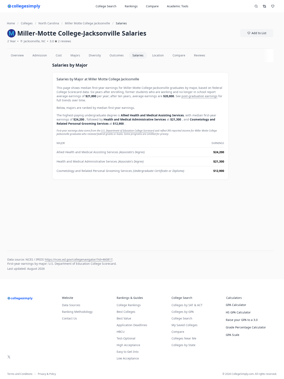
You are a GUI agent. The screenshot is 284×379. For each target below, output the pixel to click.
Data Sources (71, 305)
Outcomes (117, 55)
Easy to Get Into (127, 352)
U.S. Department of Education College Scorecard (127, 130)
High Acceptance (128, 345)
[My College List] (273, 6)
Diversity (95, 55)
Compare (152, 6)
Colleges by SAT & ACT (187, 305)
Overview (17, 55)
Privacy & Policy (47, 374)
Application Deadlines (132, 325)
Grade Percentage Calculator (246, 327)
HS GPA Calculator (238, 312)
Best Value (124, 318)
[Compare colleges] (264, 6)
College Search (182, 318)
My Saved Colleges (185, 325)
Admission (39, 55)
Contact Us (69, 318)
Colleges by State (183, 345)
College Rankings (129, 305)
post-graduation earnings (199, 96)
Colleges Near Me (184, 338)
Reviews (199, 55)
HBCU (121, 332)
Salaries (137, 55)
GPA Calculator (236, 305)
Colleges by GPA (183, 312)
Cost (59, 55)
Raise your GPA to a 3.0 (242, 320)
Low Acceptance (128, 358)
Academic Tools (177, 6)
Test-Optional (126, 338)
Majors (75, 55)
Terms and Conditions (19, 374)
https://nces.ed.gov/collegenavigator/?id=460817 (78, 259)
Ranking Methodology (77, 312)
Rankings (131, 6)
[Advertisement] (28, 124)
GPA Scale (232, 335)
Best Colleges (126, 312)
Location (158, 55)
